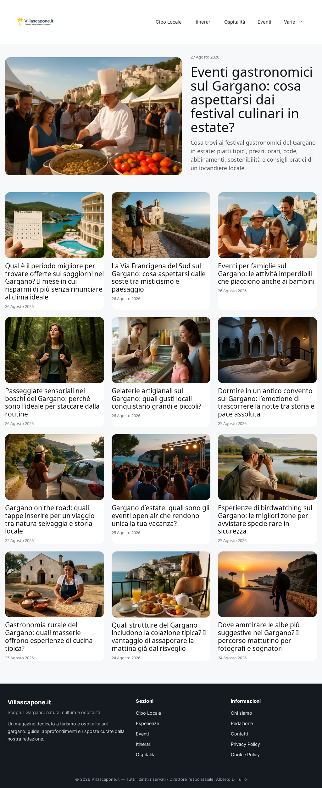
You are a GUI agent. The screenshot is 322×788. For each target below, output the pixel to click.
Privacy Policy (245, 744)
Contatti (239, 734)
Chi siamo (241, 713)
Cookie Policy (245, 754)
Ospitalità (234, 22)
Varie (289, 22)
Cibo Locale (169, 22)
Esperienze (147, 723)
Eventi (264, 22)
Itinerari (203, 22)
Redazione (242, 723)
